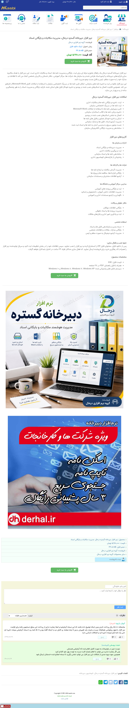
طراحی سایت (64, 699)
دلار (40, 2)
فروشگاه (125, 29)
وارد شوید (122, 2)
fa (8, 1)
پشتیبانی (7, 706)
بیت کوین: (50, 2)
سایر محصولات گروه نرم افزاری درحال (111, 554)
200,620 (69, 2)
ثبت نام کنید (104, 1)
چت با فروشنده (115, 559)
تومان (64, 2)
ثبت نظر (120, 607)
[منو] (2, 1)
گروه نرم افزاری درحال (76, 42)
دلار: (74, 2)
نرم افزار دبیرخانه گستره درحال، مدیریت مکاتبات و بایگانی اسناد (91, 29)
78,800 (44, 2)
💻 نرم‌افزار (117, 29)
